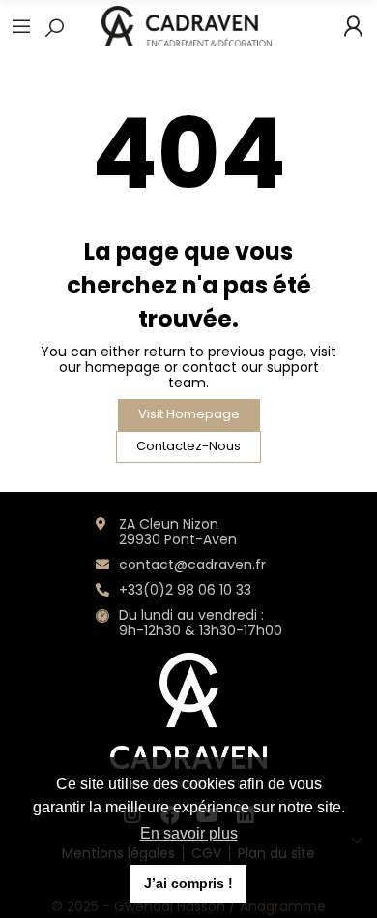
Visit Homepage (189, 414)
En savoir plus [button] (189, 833)
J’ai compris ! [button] (188, 883)
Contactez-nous (188, 446)
